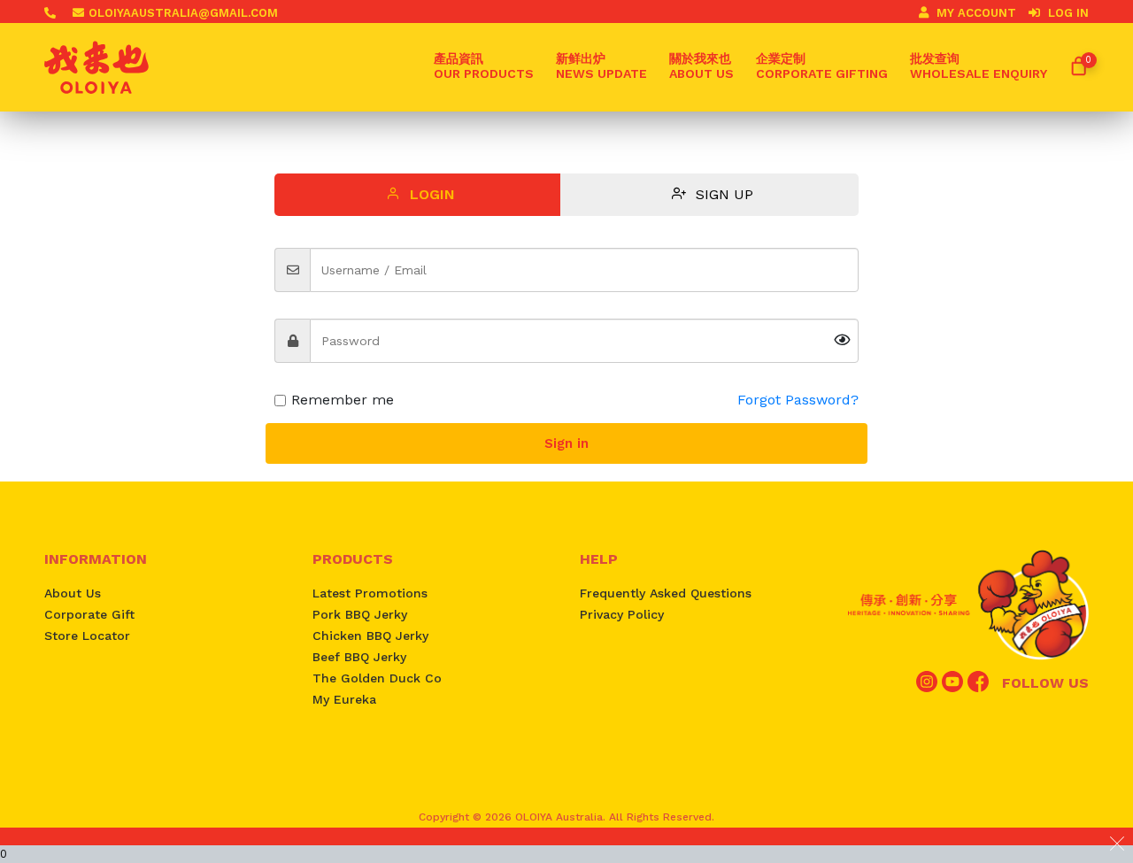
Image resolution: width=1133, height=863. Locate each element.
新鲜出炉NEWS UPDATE (601, 66)
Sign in (566, 443)
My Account (976, 12)
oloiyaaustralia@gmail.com (183, 12)
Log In (1066, 12)
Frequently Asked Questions (665, 593)
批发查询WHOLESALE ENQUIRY (978, 66)
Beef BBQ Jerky (359, 657)
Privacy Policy (622, 614)
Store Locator (87, 635)
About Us (72, 593)
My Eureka (344, 699)
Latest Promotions (370, 593)
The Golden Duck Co (377, 678)
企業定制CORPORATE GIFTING (822, 66)
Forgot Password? (798, 399)
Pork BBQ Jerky (359, 614)
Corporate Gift (89, 614)
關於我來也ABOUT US (701, 66)
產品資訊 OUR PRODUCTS (484, 66)
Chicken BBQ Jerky (370, 635)
